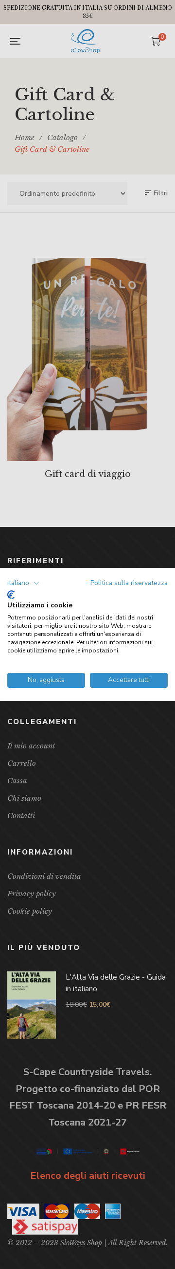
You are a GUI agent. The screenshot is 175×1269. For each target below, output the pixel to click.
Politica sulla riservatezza (129, 582)
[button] (23, 583)
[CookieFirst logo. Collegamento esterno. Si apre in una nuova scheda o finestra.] (11, 594)
